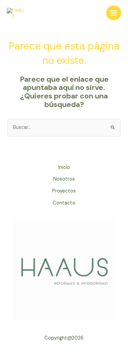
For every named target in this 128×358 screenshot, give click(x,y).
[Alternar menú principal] (113, 13)
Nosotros (64, 179)
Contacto (64, 203)
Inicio (64, 167)
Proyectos (64, 191)
